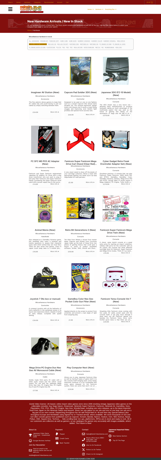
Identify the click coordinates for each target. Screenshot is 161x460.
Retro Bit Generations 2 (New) (80, 230)
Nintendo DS (94, 44)
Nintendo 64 (84, 44)
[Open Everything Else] (116, 9)
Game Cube (64, 41)
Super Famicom (89, 47)
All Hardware (34, 41)
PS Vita (58, 47)
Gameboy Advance (84, 41)
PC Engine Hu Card (119, 44)
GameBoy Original (110, 41)
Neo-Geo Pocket (62, 44)
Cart (67, 2)
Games (18, 2)
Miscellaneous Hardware (38, 44)
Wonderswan (109, 47)
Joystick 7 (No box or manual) (45, 299)
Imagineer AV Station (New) (45, 92)
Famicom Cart (54, 41)
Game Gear (72, 41)
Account (59, 2)
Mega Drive (121, 41)
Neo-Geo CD (52, 44)
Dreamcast (44, 41)
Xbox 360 (118, 47)
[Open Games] (93, 9)
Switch (97, 47)
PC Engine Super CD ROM (37, 47)
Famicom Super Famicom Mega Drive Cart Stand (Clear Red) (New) (80, 164)
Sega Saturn (78, 47)
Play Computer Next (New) (80, 367)
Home (29, 30)
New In (10, 2)
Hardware (27, 2)
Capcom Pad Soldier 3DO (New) (80, 92)
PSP (71, 47)
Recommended (48, 2)
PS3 (67, 47)
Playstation (51, 47)
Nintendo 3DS (74, 44)
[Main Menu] (10, 9)
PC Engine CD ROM (105, 44)
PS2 (63, 47)
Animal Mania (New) (45, 230)
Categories (37, 2)
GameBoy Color (96, 41)
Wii (103, 47)
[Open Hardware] (103, 9)
